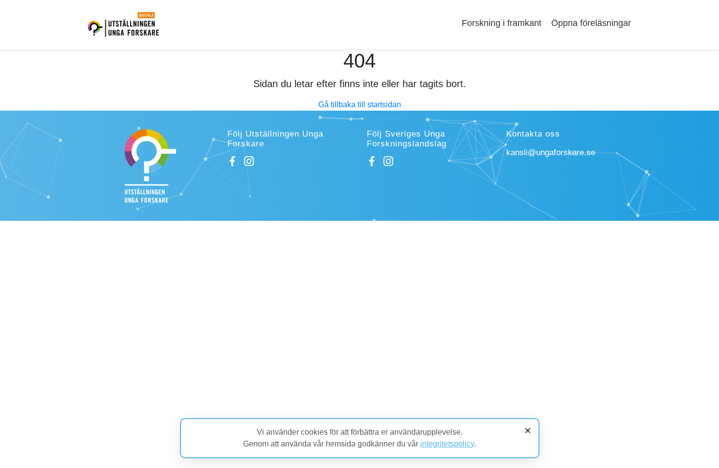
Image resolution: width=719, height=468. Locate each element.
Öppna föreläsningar (591, 23)
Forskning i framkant (501, 23)
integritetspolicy (447, 444)
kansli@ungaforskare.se (550, 152)
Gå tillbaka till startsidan (359, 104)
